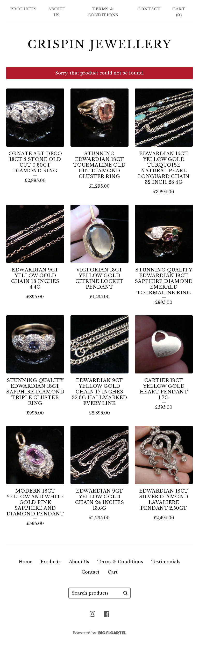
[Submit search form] (125, 593)
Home (25, 561)
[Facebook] (106, 614)
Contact (149, 8)
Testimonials (165, 561)
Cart (113, 572)
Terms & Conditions (103, 11)
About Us (56, 11)
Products (23, 8)
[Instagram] (93, 614)
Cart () (178, 11)
